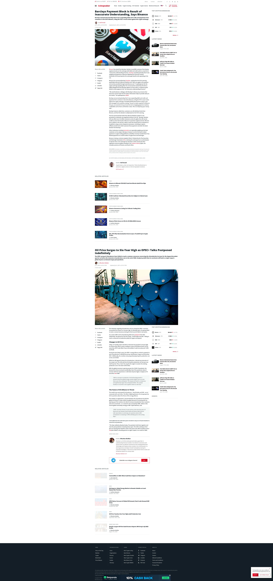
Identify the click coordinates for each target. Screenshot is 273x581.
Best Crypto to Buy (128, 550)
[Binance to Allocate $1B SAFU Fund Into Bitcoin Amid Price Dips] (101, 184)
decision (128, 80)
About (146, 1)
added (127, 95)
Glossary (112, 562)
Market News (112, 434)
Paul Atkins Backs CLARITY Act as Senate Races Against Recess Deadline (168, 54)
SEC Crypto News (113, 158)
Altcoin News (121, 158)
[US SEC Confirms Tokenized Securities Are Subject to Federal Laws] (101, 197)
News (115, 5)
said (110, 430)
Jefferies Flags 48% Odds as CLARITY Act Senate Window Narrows (167, 63)
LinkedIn (99, 85)
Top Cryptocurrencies (161, 11)
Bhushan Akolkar (115, 185)
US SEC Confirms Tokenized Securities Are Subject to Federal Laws (128, 196)
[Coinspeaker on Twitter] (169, 1)
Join (144, 460)
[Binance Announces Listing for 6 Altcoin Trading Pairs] (101, 209)
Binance (111, 69)
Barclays (131, 72)
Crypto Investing (127, 5)
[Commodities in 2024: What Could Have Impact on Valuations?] (101, 477)
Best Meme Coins (128, 560)
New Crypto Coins (128, 558)
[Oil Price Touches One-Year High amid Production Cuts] (101, 515)
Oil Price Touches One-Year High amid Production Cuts (125, 514)
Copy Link (99, 88)
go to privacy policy (264, 574)
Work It (111, 473)
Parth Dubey (114, 237)
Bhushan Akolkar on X (121, 453)
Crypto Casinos (144, 5)
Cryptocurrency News (136, 158)
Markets (97, 553)
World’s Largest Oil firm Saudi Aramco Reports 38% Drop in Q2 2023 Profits (128, 527)
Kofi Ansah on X (120, 169)
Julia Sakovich (114, 478)
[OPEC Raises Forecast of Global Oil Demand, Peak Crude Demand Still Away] (101, 502)
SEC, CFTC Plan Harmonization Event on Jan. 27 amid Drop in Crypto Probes (128, 234)
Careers (154, 555)
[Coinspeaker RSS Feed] (177, 1)
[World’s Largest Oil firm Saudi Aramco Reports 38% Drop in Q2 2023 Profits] (101, 528)
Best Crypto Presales (129, 555)
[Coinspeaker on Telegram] (172, 1)
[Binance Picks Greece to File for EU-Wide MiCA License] (101, 222)
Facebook (99, 73)
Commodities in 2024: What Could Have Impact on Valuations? (127, 476)
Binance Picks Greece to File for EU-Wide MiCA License (125, 221)
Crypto (97, 555)
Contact (153, 1)
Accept (255, 574)
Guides (120, 5)
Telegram (99, 80)
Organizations (113, 553)
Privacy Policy (155, 565)
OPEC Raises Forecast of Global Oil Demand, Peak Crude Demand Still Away (129, 502)
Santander (126, 130)
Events (154, 396)
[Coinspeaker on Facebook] (167, 1)
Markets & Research (154, 5)
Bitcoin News (128, 158)
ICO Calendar (135, 5)
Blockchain (98, 558)
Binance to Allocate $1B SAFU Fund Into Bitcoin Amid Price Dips (127, 183)
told (115, 373)
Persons (112, 555)
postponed (137, 334)
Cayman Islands (136, 143)
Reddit (99, 83)
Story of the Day (99, 550)
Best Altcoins (127, 553)
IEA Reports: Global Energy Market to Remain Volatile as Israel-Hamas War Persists (127, 489)
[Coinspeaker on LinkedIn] (174, 1)
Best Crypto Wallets (128, 562)
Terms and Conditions (157, 560)
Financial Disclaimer (157, 562)
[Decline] (269, 568)
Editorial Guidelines (157, 558)
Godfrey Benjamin (115, 210)
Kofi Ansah (102, 22)
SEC (124, 140)
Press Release (98, 560)
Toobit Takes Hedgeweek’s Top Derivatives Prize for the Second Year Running (168, 72)
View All (175, 35)
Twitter (99, 75)
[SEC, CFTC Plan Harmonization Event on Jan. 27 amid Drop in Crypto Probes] (101, 235)
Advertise (160, 1)
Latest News (157, 39)
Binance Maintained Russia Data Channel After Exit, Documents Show (168, 45)
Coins (111, 550)
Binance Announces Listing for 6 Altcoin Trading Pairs (125, 208)
